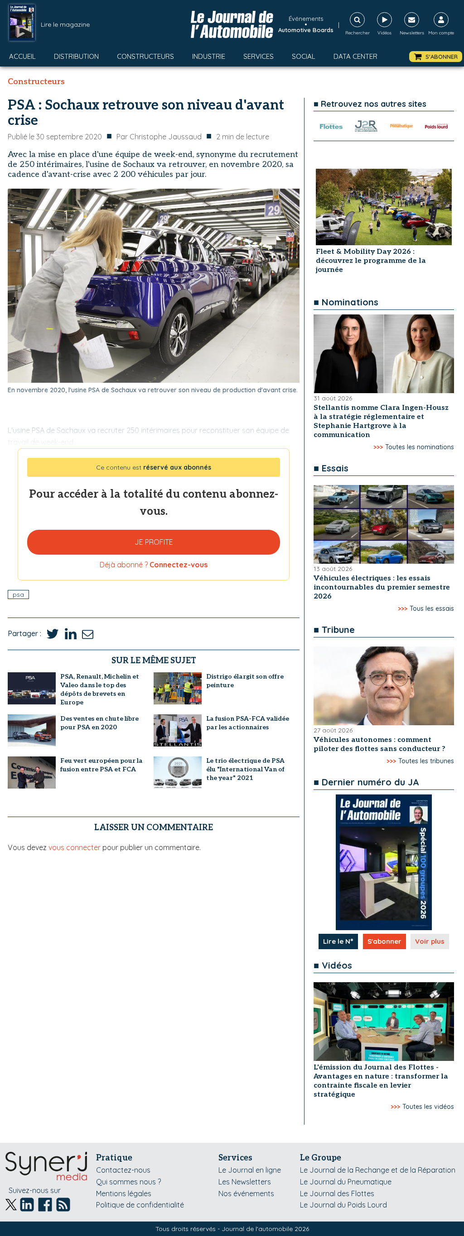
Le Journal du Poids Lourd (343, 1204)
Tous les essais (432, 608)
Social (303, 56)
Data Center (355, 56)
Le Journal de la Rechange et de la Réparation (377, 1169)
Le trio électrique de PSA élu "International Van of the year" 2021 (245, 769)
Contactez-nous (123, 1169)
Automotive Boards (306, 29)
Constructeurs (145, 56)
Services (258, 56)
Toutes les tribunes (426, 761)
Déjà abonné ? (154, 564)
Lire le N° (338, 941)
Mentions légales (123, 1193)
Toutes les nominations (419, 447)
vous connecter (74, 847)
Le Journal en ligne (249, 1169)
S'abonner (384, 941)
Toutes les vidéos (428, 1107)
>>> (378, 447)
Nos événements (246, 1193)
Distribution (76, 56)
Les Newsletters (244, 1181)
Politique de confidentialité (140, 1204)
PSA (18, 594)
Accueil (22, 56)
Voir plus (430, 941)
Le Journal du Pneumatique (346, 1181)
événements (306, 18)
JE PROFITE (154, 542)
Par (159, 136)
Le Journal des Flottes (337, 1193)
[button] (435, 56)
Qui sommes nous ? (128, 1181)
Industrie (208, 56)
